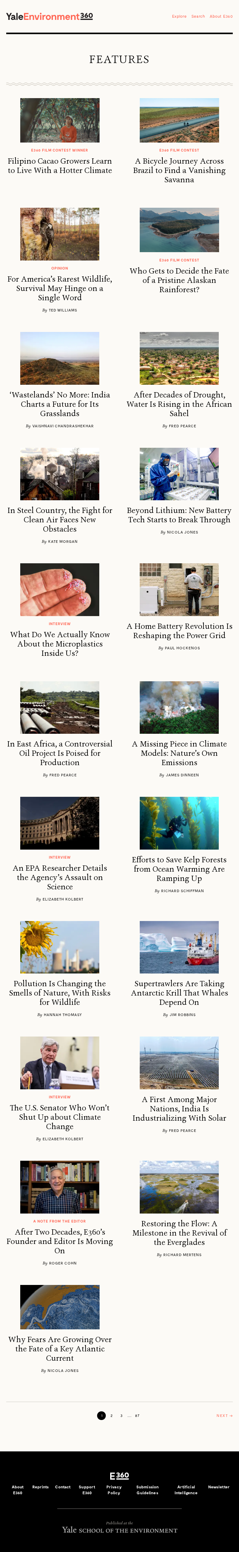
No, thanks (119, 803)
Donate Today (119, 793)
